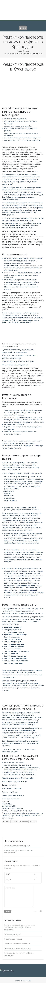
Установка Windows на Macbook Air (17, 944)
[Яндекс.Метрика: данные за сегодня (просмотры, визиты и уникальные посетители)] (6, 970)
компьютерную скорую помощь (30, 265)
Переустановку (9, 417)
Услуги (27, 51)
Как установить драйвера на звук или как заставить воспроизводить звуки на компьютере (19, 927)
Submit (8, 911)
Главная (19, 51)
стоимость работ (22, 373)
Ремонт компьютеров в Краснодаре (17, 948)
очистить (37, 911)
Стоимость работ (10, 273)
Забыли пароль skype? (12, 934)
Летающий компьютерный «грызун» (17, 846)
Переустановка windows (13, 939)
